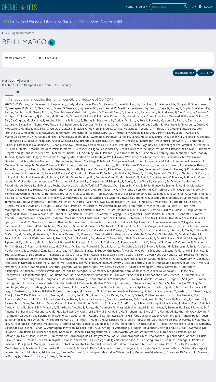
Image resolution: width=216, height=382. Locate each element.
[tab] (9, 92)
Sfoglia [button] (140, 6)
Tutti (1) (204, 73)
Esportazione (183, 73)
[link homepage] (20, 7)
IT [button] (193, 6)
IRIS (4, 33)
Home (129, 6)
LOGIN (208, 6)
